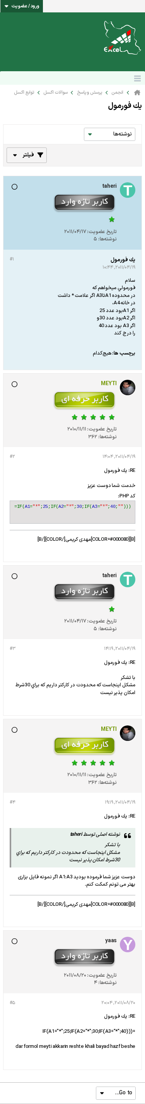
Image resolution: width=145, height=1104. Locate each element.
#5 (12, 1002)
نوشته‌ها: (107, 239)
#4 (12, 802)
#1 (12, 259)
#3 (12, 648)
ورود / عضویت (25, 6)
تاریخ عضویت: (102, 232)
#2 (12, 456)
